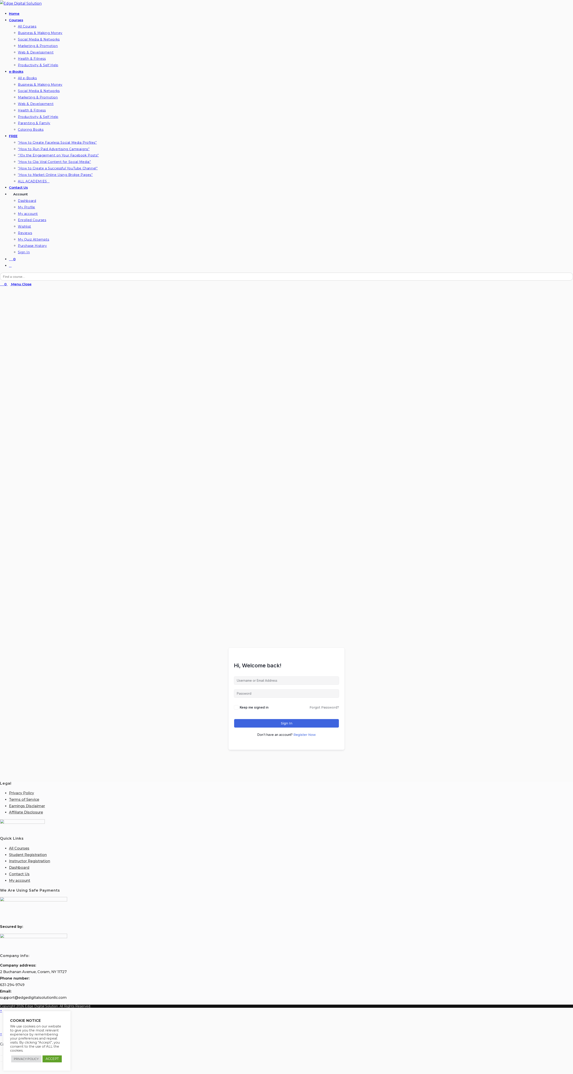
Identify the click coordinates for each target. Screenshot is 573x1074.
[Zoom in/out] (1, 1055)
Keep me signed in (254, 707)
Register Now (304, 735)
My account (19, 880)
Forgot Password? (324, 707)
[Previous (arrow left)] (1, 1061)
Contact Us (19, 874)
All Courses (19, 848)
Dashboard (19, 867)
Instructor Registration (29, 861)
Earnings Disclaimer (27, 806)
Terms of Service (24, 799)
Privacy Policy (21, 793)
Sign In (286, 723)
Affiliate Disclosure (26, 812)
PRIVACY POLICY (26, 1059)
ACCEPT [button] (52, 1059)
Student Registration (28, 855)
